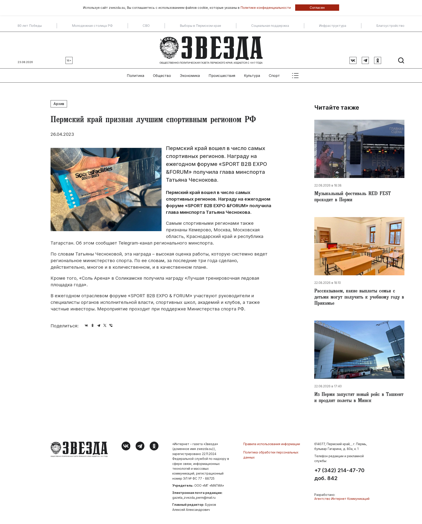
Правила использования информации (271, 444)
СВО (146, 26)
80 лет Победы (30, 26)
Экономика (190, 75)
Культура (252, 75)
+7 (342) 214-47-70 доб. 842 (339, 474)
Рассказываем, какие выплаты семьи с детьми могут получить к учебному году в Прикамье (359, 297)
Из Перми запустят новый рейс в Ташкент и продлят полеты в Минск (359, 398)
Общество (162, 75)
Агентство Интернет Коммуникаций (341, 498)
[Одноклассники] (92, 325)
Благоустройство (390, 26)
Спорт (274, 75)
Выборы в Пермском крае (200, 26)
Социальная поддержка (270, 26)
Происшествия (222, 75)
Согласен (317, 7)
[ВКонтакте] (86, 325)
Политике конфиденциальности (265, 7)
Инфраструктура (332, 26)
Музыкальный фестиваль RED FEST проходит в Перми (352, 197)
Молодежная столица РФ (92, 26)
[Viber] (111, 325)
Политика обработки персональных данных (270, 454)
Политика (135, 75)
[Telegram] (98, 325)
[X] (104, 325)
